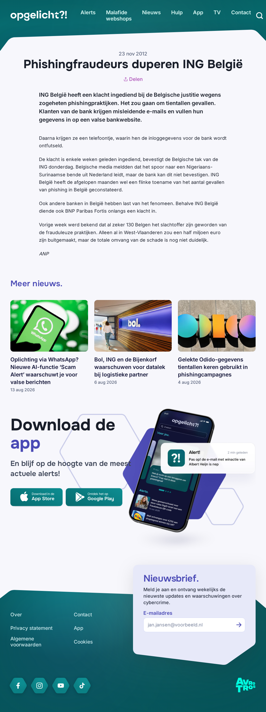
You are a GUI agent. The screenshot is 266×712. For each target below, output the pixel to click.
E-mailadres (157, 613)
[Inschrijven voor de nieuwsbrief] (239, 625)
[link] (38, 15)
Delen (136, 79)
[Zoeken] (259, 15)
